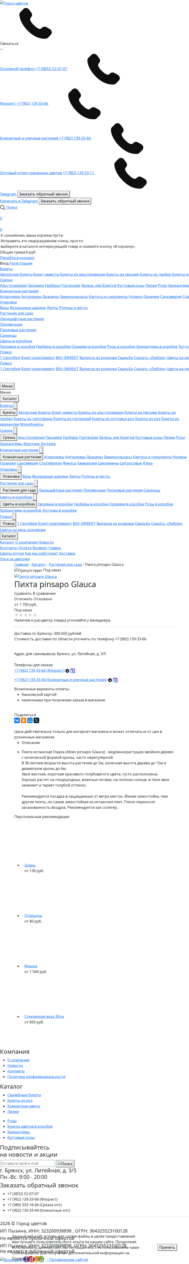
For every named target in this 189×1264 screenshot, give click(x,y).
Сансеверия (171, 296)
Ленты (52, 307)
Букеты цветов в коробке (30, 1126)
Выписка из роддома (98, 357)
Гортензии (70, 285)
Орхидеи (151, 296)
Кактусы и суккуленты (108, 296)
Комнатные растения (19, 291)
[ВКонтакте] (17, 720)
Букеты (6, 268)
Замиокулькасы (74, 296)
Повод (6, 352)
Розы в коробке (121, 346)
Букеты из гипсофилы (33, 418)
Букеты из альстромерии (82, 274)
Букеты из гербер (155, 274)
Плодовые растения (18, 329)
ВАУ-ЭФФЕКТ (67, 357)
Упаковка (8, 302)
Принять (167, 1247)
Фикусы (69, 463)
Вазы (4, 307)
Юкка (148, 463)
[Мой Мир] (30, 720)
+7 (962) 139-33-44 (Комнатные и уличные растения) (60, 679)
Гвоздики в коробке (17, 346)
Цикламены (108, 463)
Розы (162, 285)
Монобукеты (31, 424)
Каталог (9, 398)
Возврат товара (46, 547)
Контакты (8, 547)
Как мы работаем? (41, 553)
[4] (30, 615)
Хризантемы (11, 443)
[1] (16, 615)
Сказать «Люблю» (150, 357)
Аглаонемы (10, 296)
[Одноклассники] (23, 720)
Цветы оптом (12, 553)
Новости (46, 542)
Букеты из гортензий (72, 418)
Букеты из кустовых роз (113, 418)
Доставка (67, 553)
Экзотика (31, 443)
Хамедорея (87, 463)
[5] (35, 615)
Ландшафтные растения (22, 318)
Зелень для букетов (98, 285)
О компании (26, 542)
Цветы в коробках (16, 341)
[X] (36, 720)
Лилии (151, 285)
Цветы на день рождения (23, 529)
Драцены (50, 296)
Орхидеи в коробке (88, 346)
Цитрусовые (131, 463)
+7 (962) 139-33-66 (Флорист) (39, 670)
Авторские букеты (16, 274)
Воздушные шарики (28, 307)
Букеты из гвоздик (122, 274)
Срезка (6, 279)
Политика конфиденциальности (36, 1076)
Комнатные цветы (23, 1106)
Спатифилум (50, 463)
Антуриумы (31, 296)
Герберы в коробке (53, 346)
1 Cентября (10, 357)
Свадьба (125, 357)
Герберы (52, 285)
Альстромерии (13, 285)
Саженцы (8, 335)
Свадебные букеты (24, 1094)
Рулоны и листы (73, 307)
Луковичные (11, 324)
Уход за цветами (15, 558)
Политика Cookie (27, 1258)
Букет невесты (46, 274)
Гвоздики (36, 285)
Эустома (48, 443)
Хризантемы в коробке (156, 346)
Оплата (25, 547)
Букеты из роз (147, 418)
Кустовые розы (131, 285)
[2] (21, 615)
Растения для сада (16, 313)
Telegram (8, 194)
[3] (26, 615)
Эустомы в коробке (59, 510)
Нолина (135, 296)
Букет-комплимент (38, 357)
